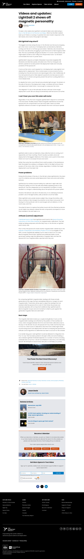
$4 (28, 449)
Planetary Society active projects (50, 380)
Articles (34, 384)
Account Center (7, 540)
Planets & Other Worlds (9, 502)
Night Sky (5, 507)
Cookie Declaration (7, 553)
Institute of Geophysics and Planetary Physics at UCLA (34, 230)
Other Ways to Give (67, 513)
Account (69, 1)
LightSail (30, 380)
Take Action (48, 4)
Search (80, 1)
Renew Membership (67, 502)
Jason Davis (33, 391)
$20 (46, 449)
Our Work (26, 4)
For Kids (5, 513)
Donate (78, 4)
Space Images (26, 507)
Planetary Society (36, 380)
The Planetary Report (28, 515)
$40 (55, 449)
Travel (63, 510)
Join (70, 4)
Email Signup (45, 505)
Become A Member (47, 507)
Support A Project (66, 505)
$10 (37, 449)
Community (61, 1)
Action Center (45, 502)
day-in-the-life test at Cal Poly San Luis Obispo (32, 33)
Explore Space (37, 4)
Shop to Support (66, 507)
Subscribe (58, 473)
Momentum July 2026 (34, 405)
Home (30, 384)
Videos (24, 510)
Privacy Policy (37, 475)
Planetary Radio (26, 505)
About (56, 4)
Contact (44, 510)
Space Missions (7, 505)
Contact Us (15, 540)
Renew (75, 1)
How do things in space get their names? (40, 421)
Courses (24, 513)
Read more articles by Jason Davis (38, 393)
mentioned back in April (26, 219)
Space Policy (6, 510)
